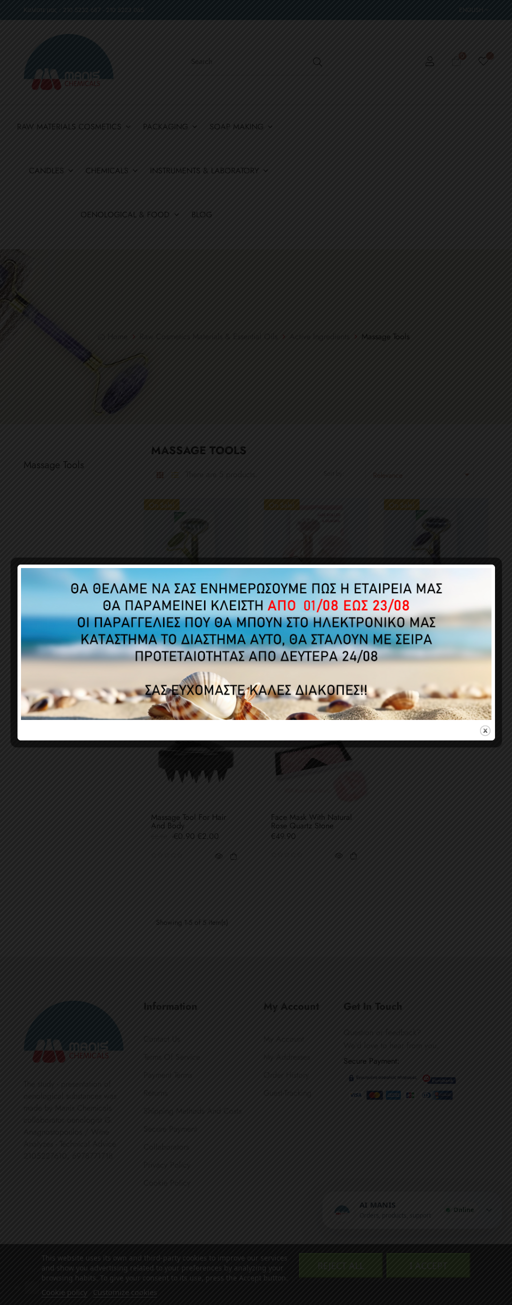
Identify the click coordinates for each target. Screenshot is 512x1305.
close (485, 730)
